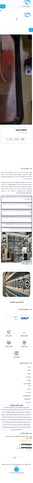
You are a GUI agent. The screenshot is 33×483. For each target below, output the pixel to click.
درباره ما (29, 389)
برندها (29, 367)
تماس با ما (28, 392)
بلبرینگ (29, 373)
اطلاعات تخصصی (27, 383)
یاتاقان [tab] (10, 139)
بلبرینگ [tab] (22, 139)
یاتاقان (29, 370)
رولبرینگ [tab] (17, 139)
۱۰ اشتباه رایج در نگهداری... (16, 302)
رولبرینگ (29, 377)
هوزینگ (29, 380)
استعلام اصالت (27, 399)
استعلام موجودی (27, 396)
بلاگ (30, 386)
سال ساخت (28, 402)
